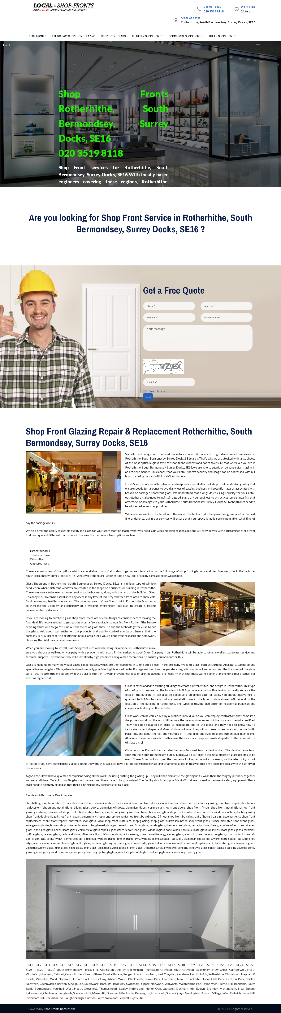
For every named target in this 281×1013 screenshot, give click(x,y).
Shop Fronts (37, 36)
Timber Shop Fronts (222, 36)
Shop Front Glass (113, 36)
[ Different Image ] (154, 391)
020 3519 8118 (214, 11)
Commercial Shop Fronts (185, 36)
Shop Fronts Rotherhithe (59, 1009)
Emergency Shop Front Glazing (73, 36)
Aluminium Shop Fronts (147, 36)
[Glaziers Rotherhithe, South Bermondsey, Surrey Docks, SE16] (65, 7)
